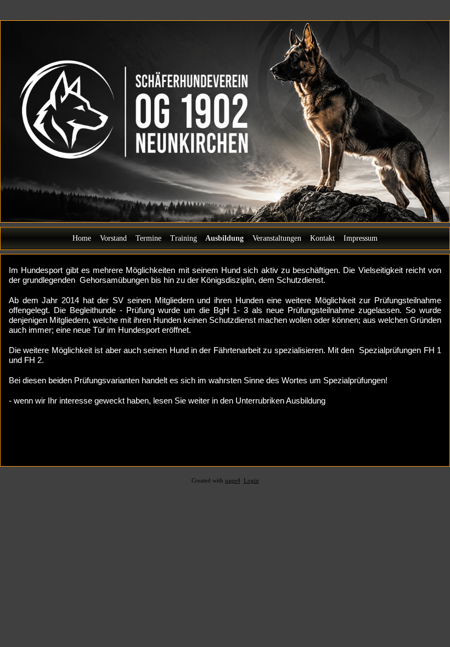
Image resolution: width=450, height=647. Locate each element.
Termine (148, 238)
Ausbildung (224, 238)
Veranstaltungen (276, 238)
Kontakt (322, 238)
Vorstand (113, 238)
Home (81, 238)
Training (183, 238)
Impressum (361, 238)
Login (251, 481)
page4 (232, 481)
